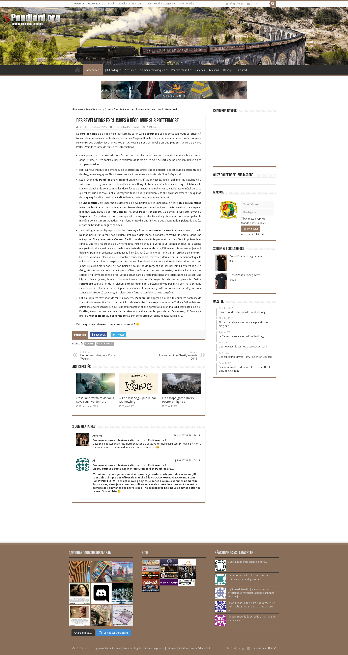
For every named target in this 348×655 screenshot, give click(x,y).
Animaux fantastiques (152, 70)
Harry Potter (92, 70)
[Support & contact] (248, 3)
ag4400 (83, 127)
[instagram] (242, 3)
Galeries (200, 70)
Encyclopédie (186, 3)
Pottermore (133, 127)
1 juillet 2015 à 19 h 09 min (187, 460)
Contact (242, 70)
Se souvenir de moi (255, 218)
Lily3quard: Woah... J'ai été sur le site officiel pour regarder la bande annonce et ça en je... (251, 593)
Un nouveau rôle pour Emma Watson (98, 355)
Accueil (110, 3)
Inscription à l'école (252, 234)
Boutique (228, 70)
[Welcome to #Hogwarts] (79, 571)
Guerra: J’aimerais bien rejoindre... (247, 561)
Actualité (90, 109)
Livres (90, 343)
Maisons (214, 70)
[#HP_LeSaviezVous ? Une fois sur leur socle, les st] (122, 593)
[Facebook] (231, 3)
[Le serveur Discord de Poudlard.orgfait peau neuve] (101, 593)
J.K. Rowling (111, 70)
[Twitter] (234, 3)
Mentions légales (133, 648)
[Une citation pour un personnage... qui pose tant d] (79, 593)
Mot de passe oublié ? (253, 223)
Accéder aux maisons (130, 3)
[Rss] (227, 3)
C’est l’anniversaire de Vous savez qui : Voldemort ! (95, 399)
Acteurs (129, 70)
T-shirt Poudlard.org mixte (160, 3)
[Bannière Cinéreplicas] (174, 89)
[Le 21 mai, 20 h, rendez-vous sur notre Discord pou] (101, 615)
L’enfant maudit (180, 70)
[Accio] (273, 4)
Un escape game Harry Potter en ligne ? (178, 399)
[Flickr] (238, 3)
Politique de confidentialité (194, 648)
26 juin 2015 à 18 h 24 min (187, 435)
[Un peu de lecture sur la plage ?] (101, 571)
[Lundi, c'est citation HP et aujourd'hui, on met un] (79, 615)
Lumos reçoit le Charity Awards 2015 (178, 355)
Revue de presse (154, 648)
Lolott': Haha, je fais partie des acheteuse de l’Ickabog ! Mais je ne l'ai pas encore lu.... (251, 606)
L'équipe (171, 648)
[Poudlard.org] (32, 18)
